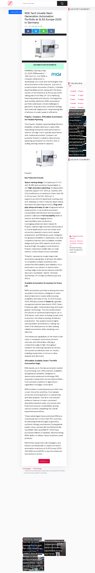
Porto (81, 103)
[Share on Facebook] (28, 31)
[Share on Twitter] (36, 31)
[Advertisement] (77, 46)
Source (43, 461)
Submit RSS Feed (17, 12)
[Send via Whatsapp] (43, 31)
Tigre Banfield (84, 95)
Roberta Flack (85, 107)
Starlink (73, 91)
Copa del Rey (76, 95)
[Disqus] (44, 506)
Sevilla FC (74, 103)
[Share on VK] (51, 31)
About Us (73, 241)
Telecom (74, 107)
